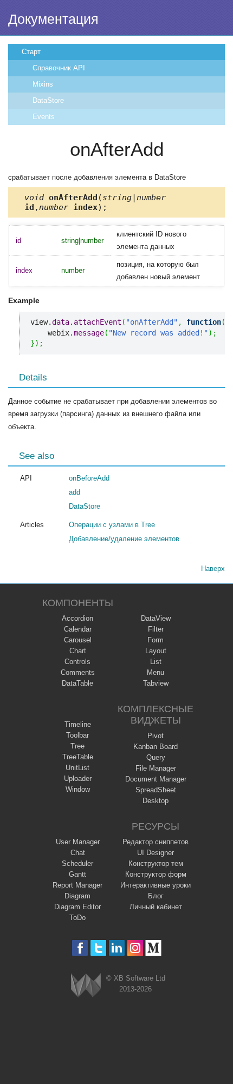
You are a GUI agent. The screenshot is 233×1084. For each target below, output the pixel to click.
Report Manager (77, 885)
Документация (53, 19)
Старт (31, 52)
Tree (77, 746)
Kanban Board (155, 747)
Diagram (77, 896)
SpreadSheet (155, 790)
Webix (86, 985)
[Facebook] (80, 948)
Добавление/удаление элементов (124, 539)
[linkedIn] (116, 948)
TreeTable (77, 757)
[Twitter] (98, 948)
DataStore (48, 100)
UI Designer (155, 853)
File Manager (155, 768)
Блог (156, 896)
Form (155, 640)
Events (44, 117)
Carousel (78, 640)
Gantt (77, 874)
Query (155, 757)
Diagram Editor (77, 907)
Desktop (156, 801)
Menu (155, 672)
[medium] (153, 948)
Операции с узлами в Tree (112, 525)
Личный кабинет (156, 907)
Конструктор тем (155, 863)
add (74, 492)
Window (78, 789)
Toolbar (77, 735)
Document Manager (155, 779)
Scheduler (77, 863)
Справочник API (59, 68)
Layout (155, 651)
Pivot (155, 736)
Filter (156, 629)
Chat (77, 853)
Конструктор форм (155, 874)
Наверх (213, 568)
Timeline (77, 724)
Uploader (78, 778)
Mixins (43, 84)
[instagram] (135, 948)
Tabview (156, 683)
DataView (156, 618)
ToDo (77, 918)
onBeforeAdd (89, 478)
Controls (77, 662)
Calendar (78, 629)
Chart (77, 651)
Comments (78, 672)
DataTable (77, 683)
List (155, 662)
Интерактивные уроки (155, 885)
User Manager (78, 842)
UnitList (77, 768)
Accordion (77, 618)
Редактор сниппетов (155, 842)
